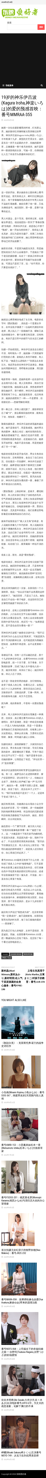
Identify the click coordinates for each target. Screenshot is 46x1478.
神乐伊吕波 (28, 954)
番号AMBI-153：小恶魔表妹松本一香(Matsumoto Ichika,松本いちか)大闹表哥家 (22, 1148)
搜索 (9, 22)
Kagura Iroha (16, 954)
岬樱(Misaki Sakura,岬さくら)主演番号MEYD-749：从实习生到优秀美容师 (21, 1454)
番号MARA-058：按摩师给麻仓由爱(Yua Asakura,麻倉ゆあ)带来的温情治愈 (22, 1301)
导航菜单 (9, 85)
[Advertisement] (23, 58)
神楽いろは (6, 958)
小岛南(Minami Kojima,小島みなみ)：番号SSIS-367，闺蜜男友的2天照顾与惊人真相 (22, 1095)
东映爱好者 (21, 1474)
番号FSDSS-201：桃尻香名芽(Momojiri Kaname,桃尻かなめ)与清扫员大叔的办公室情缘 (23, 1200)
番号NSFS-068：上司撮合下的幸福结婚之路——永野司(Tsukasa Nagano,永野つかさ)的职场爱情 (22, 1352)
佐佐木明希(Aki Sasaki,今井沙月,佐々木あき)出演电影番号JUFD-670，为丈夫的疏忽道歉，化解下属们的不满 (22, 1403)
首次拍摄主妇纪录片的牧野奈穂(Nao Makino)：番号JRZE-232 (20, 1251)
